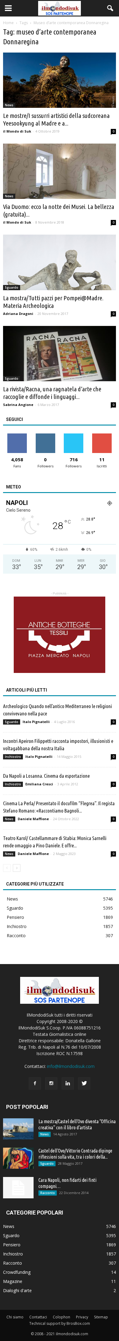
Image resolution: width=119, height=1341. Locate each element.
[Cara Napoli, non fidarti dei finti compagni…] (18, 1187)
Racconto (16, 935)
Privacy (82, 1317)
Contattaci (38, 1317)
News (9, 105)
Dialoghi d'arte (17, 1290)
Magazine (12, 1281)
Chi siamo (14, 1317)
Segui (45, 435)
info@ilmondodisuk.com (71, 1066)
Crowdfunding (17, 1272)
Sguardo (11, 287)
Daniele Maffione (33, 819)
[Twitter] (84, 1083)
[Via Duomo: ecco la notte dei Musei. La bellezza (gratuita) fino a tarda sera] (59, 171)
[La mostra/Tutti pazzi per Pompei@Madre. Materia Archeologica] (59, 262)
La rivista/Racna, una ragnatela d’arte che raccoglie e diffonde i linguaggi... (52, 392)
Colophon (61, 1317)
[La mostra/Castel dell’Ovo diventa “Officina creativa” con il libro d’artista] (18, 1128)
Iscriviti (102, 435)
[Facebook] (35, 1083)
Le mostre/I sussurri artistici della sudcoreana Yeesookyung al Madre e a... (56, 119)
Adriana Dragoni (18, 313)
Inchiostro (13, 757)
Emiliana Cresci (39, 784)
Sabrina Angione (18, 404)
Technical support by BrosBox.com (59, 1323)
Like (17, 435)
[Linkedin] (68, 1083)
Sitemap (101, 1317)
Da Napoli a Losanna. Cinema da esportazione (46, 776)
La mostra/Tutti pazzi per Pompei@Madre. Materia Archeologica (53, 301)
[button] (110, 8)
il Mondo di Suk (17, 131)
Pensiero (15, 917)
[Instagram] (51, 1083)
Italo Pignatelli (36, 721)
